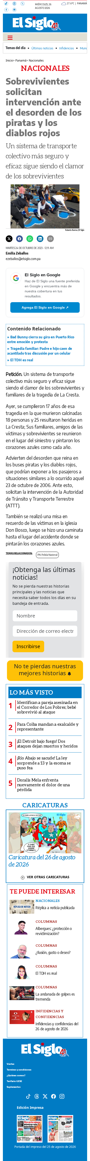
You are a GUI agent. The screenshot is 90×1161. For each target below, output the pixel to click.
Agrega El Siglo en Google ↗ (45, 307)
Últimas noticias (42, 48)
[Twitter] (9, 238)
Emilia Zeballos (17, 253)
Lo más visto (31, 692)
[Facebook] (8, 10)
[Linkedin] (40, 238)
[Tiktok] (28, 1096)
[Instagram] (15, 10)
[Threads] (16, 4)
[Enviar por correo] (50, 238)
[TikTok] (8, 4)
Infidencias (66, 48)
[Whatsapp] (29, 238)
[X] (24, 4)
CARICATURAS (44, 805)
